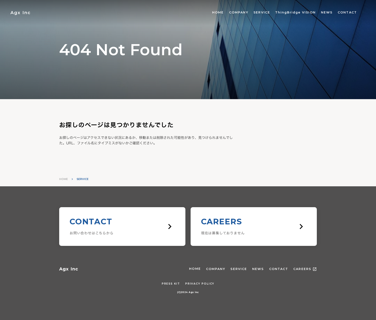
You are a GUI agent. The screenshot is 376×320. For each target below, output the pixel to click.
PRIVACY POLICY (199, 283)
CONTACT (347, 12)
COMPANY (238, 12)
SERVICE (261, 12)
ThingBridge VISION (295, 12)
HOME (218, 12)
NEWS (326, 12)
